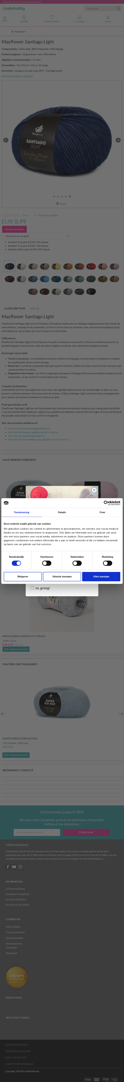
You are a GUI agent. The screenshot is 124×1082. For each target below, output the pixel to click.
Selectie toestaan (62, 576)
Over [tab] (102, 512)
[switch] (46, 563)
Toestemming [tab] (21, 512)
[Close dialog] (94, 490)
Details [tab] (62, 512)
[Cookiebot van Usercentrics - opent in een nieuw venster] (106, 503)
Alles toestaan (101, 576)
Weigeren (22, 576)
